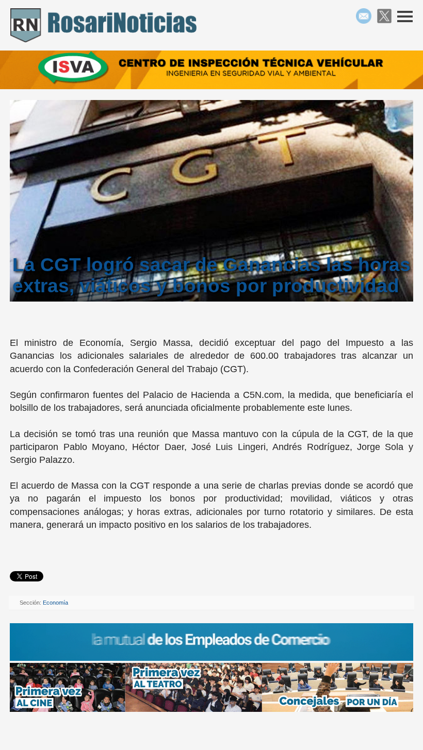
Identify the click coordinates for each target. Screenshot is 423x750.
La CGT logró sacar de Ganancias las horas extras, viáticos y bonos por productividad (211, 275)
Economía (55, 602)
